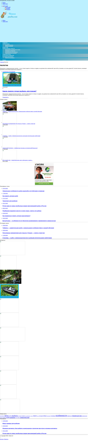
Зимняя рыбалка (9, 45)
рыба (7, 417)
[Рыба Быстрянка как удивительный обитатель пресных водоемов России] (12, 340)
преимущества (77, 416)
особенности (61, 416)
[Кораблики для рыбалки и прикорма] (9, 297)
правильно (69, 415)
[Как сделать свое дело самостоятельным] (9, 312)
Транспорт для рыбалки (11, 53)
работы (4, 417)
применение (84, 415)
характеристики (24, 417)
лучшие (41, 415)
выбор (10, 415)
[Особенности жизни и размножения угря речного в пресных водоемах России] (12, 254)
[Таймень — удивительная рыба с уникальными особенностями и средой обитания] (10, 110)
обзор (45, 415)
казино (23, 415)
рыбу (16, 417)
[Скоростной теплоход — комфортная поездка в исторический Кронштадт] (10, 146)
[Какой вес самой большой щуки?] (8, 398)
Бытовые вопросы (8, 56)
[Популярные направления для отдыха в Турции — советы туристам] (10, 122)
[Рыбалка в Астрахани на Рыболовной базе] (9, 355)
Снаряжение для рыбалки (11, 52)
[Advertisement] (44, 32)
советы (18, 417)
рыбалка (12, 417)
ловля (35, 415)
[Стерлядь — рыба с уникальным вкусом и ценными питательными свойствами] (10, 134)
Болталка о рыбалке (8, 55)
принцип (1, 417)
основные (53, 415)
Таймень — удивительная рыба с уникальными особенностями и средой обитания (22, 111)
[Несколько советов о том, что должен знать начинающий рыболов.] (9, 369)
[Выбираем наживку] (8, 269)
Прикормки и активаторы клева (12, 49)
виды (7, 416)
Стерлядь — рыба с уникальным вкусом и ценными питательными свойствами (21, 135)
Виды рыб (5, 47)
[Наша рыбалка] (9, 18)
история (20, 415)
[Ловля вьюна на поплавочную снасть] (8, 384)
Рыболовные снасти (9, 48)
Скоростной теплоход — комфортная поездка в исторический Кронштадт (20, 148)
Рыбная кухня (7, 54)
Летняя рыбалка (9, 46)
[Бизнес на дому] (9, 326)
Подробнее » (6, 97)
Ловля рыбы (6, 43)
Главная (2, 62)
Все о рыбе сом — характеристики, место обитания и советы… (18, 160)
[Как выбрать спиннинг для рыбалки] (10, 412)
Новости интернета (9, 57)
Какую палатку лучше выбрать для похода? (19, 91)
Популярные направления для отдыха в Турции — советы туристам (19, 123)
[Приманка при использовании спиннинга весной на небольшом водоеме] (10, 283)
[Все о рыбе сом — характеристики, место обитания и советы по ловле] (10, 159)
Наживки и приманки (10, 50)
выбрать (15, 416)
